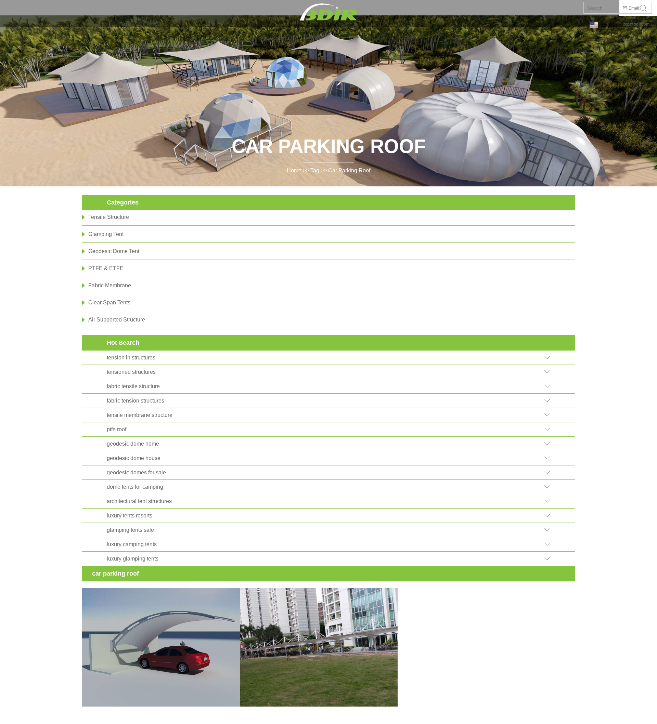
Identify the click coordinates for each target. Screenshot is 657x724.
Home (294, 170)
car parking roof (349, 170)
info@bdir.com (636, 24)
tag (314, 170)
